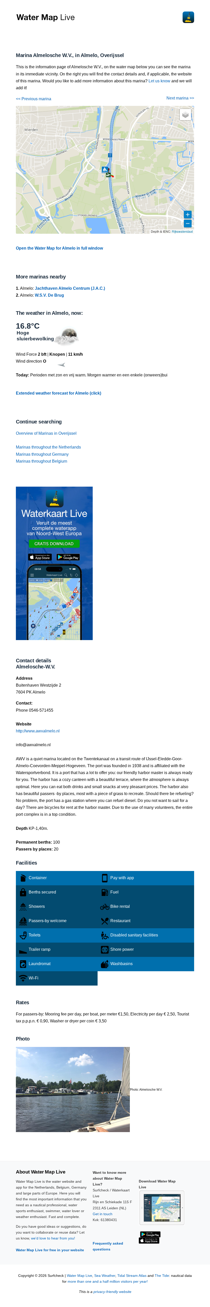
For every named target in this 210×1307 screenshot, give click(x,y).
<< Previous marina (33, 99)
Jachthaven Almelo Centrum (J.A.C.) (70, 288)
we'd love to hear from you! (53, 1238)
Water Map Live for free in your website (50, 1250)
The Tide (162, 1276)
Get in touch (102, 1214)
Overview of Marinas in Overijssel (46, 433)
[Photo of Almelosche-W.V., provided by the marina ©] (73, 1089)
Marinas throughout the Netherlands (48, 447)
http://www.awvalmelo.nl (38, 731)
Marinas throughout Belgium (41, 461)
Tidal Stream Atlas (131, 1276)
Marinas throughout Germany (42, 454)
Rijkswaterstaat (182, 231)
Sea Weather (104, 1276)
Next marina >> (180, 98)
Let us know (159, 81)
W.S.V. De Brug (49, 295)
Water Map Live (79, 1276)
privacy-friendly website (112, 1292)
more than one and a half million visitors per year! (108, 1281)
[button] (108, 174)
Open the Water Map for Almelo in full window (59, 248)
